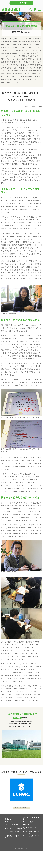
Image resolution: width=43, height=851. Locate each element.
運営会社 (8, 819)
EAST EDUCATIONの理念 (31, 818)
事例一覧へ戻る (22, 808)
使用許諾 (26, 824)
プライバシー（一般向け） (12, 832)
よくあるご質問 (28, 822)
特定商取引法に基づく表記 (13, 836)
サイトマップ (9, 822)
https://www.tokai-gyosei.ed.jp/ (21, 721)
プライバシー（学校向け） (30, 828)
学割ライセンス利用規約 (13, 829)
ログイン (23, 3)
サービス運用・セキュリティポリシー (31, 832)
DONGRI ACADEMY (12, 824)
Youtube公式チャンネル (31, 836)
